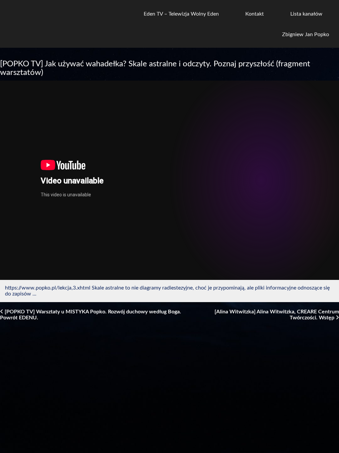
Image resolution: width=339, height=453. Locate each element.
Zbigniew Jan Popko (305, 34)
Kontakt (254, 14)
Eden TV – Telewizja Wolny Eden (181, 14)
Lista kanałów (306, 14)
